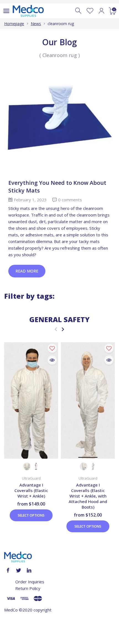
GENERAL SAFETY (59, 319)
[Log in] (101, 11)
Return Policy (27, 588)
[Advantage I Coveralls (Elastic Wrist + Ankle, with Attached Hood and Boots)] (88, 400)
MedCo (11, 610)
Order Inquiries (29, 581)
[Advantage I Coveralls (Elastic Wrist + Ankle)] (31, 400)
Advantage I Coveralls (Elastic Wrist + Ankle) (31, 490)
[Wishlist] (90, 11)
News (36, 23)
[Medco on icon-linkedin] (29, 570)
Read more (26, 271)
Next (62, 329)
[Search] (78, 11)
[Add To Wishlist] (52, 348)
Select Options (31, 515)
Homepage (14, 23)
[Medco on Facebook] (8, 570)
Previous (56, 329)
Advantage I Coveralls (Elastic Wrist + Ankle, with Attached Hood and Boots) (88, 496)
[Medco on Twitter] (18, 570)
